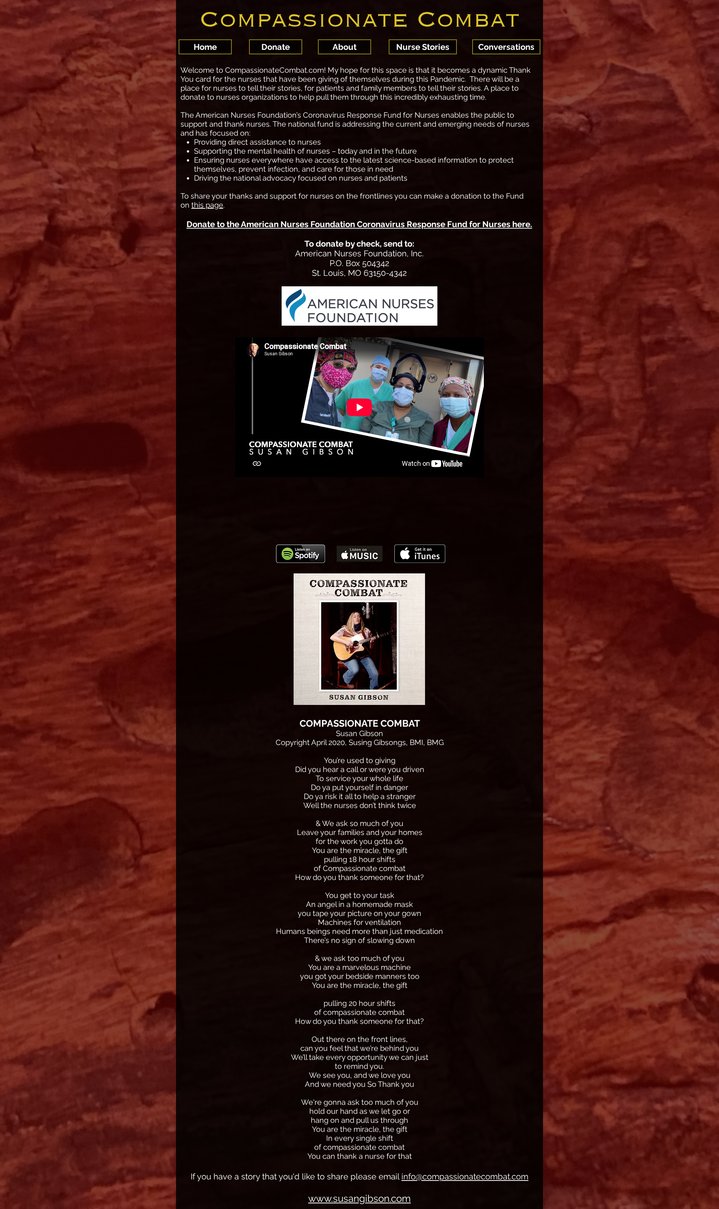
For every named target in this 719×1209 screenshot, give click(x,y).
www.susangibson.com (359, 1198)
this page (207, 205)
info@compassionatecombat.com (464, 1176)
